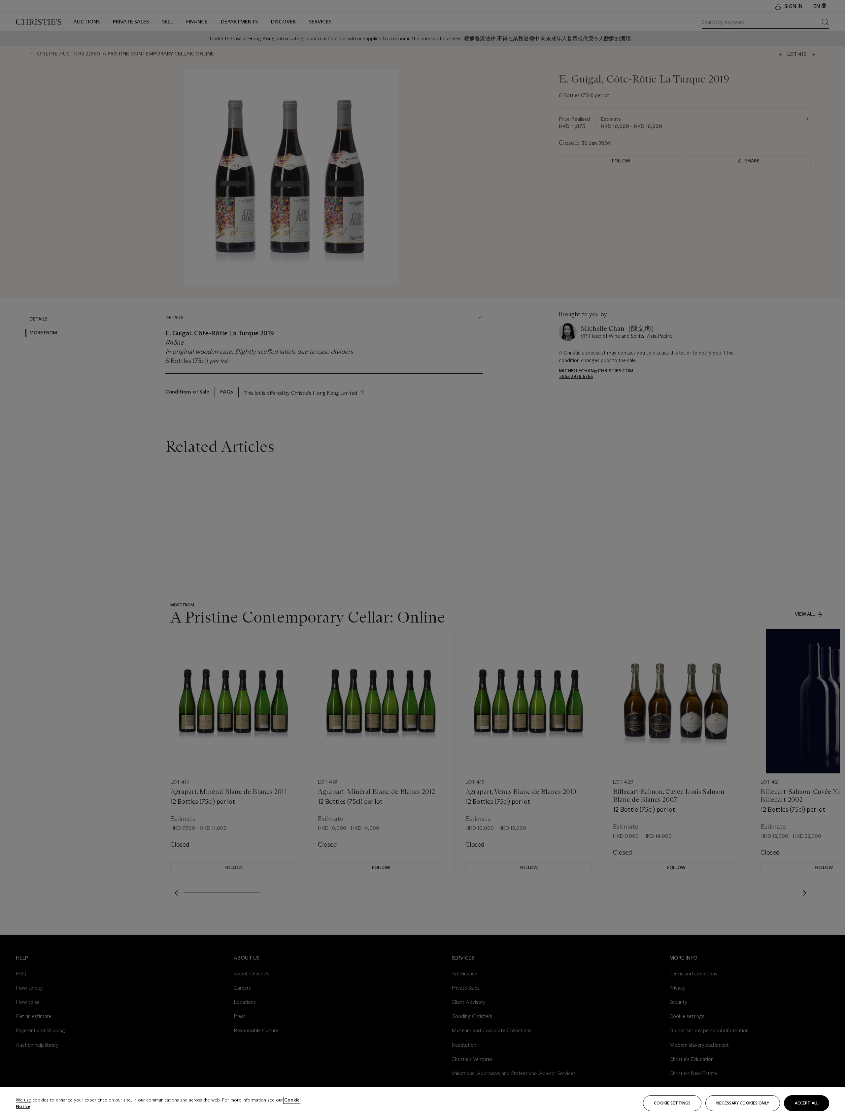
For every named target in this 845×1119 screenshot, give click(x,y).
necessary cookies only (742, 1103)
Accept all (806, 1103)
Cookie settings (672, 1103)
